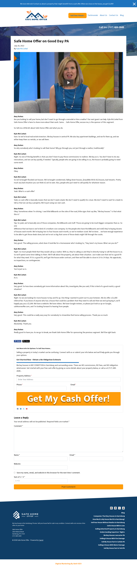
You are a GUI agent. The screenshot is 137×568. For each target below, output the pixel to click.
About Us (103, 15)
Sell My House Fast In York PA (114, 548)
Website (17, 464)
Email (73, 384)
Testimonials (93, 15)
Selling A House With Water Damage (111, 545)
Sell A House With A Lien (116, 525)
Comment (18, 426)
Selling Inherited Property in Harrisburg (110, 529)
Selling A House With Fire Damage (112, 538)
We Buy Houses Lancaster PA (114, 535)
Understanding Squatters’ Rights (112, 532)
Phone (19, 384)
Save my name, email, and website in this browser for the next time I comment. (48, 472)
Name (17, 455)
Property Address (24, 375)
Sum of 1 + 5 (19, 477)
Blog (122, 15)
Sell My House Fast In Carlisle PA (113, 542)
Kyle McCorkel (22, 48)
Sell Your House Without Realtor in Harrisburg (108, 522)
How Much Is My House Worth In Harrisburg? (109, 519)
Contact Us (113, 15)
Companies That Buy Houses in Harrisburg (109, 516)
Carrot (41, 540)
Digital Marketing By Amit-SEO (68, 563)
